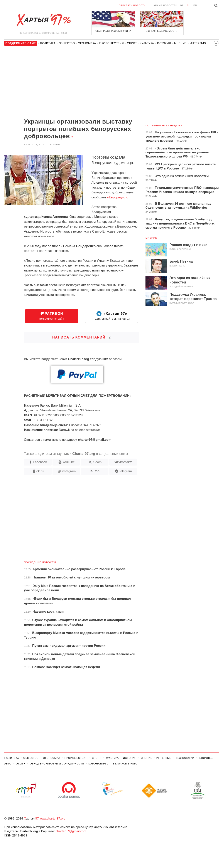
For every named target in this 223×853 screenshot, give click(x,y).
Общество (67, 43)
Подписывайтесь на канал (111, 316)
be (182, 5)
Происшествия (111, 43)
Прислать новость (132, 5)
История (164, 43)
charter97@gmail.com (71, 831)
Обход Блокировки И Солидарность (57, 763)
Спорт (132, 43)
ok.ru (40, 471)
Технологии (185, 758)
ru (188, 5)
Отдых (20, 763)
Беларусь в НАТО (125, 763)
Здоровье (206, 758)
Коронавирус (98, 763)
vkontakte (125, 462)
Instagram (68, 471)
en (195, 5)
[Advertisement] (71, 83)
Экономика (87, 43)
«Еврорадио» (117, 197)
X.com (97, 462)
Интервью (198, 43)
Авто (8, 763)
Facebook (40, 462)
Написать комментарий (81, 337)
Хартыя (43, 20)
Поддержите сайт (51, 316)
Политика (48, 43)
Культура (147, 43)
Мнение (180, 43)
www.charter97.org (53, 818)
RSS (97, 471)
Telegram (125, 471)
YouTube (68, 462)
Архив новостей (165, 5)
